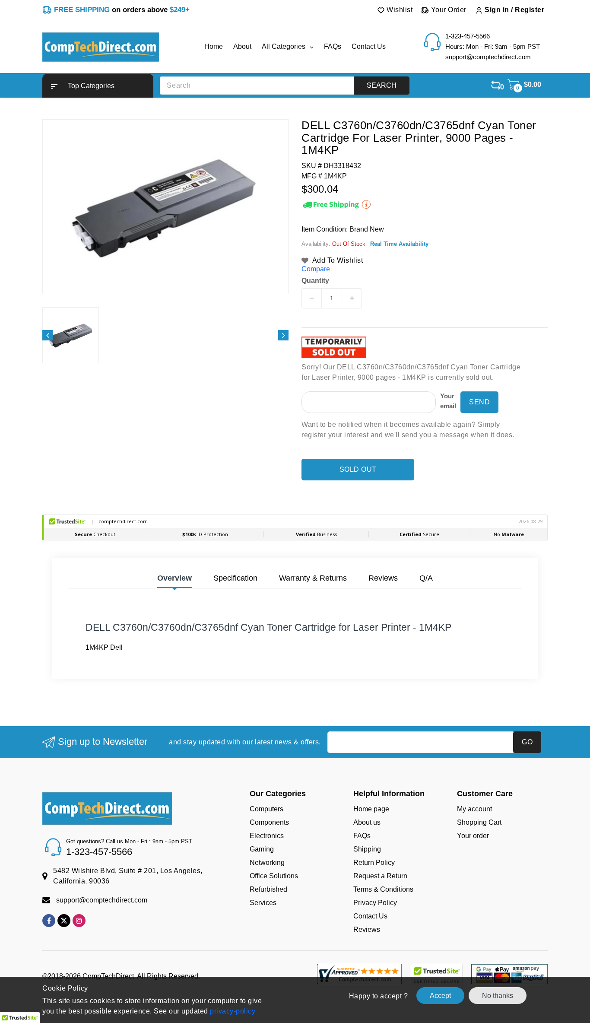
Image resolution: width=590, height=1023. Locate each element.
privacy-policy (232, 1011)
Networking (267, 862)
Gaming (262, 849)
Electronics (267, 835)
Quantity (315, 281)
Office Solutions (274, 876)
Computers (266, 809)
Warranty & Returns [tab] (313, 578)
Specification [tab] (235, 578)
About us (367, 822)
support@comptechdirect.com (101, 900)
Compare (315, 269)
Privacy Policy (375, 902)
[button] (97, 86)
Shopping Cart (479, 822)
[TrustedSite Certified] (436, 974)
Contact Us (370, 916)
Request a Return (380, 876)
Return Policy (374, 862)
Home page (371, 809)
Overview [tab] (174, 578)
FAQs (362, 835)
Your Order (447, 9)
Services (263, 902)
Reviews (366, 929)
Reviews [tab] (383, 578)
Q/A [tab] (426, 578)
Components (269, 822)
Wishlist (399, 9)
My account (474, 809)
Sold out (358, 469)
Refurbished (268, 889)
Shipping (367, 849)
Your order (473, 835)
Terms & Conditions (383, 889)
